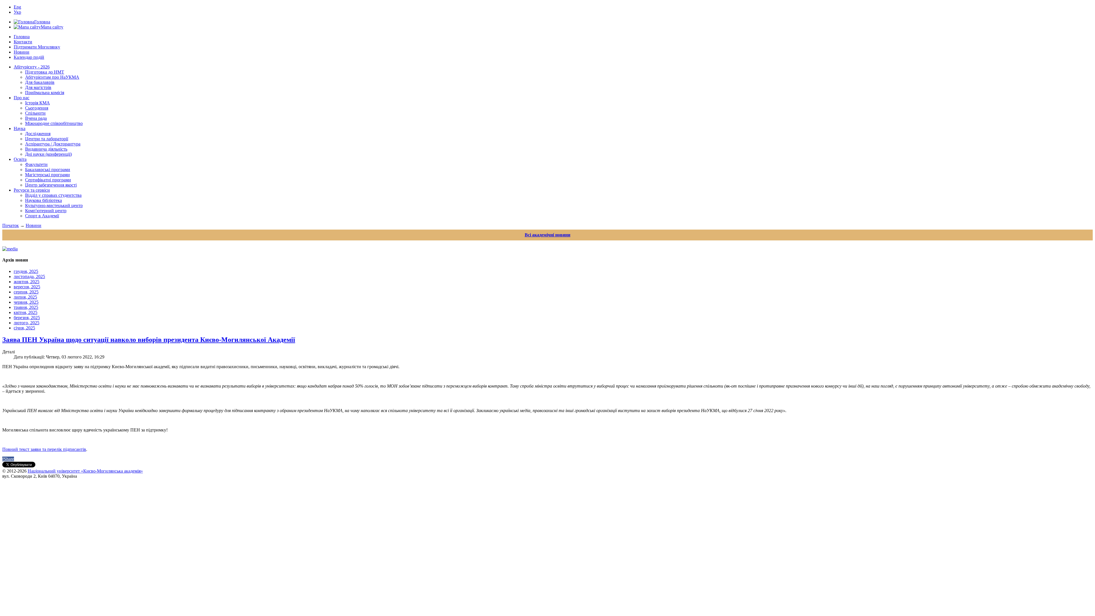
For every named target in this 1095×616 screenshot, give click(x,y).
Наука (19, 128)
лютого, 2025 (26, 322)
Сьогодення (36, 108)
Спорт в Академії (42, 215)
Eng (17, 7)
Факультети (36, 164)
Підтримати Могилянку (37, 46)
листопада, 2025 (29, 276)
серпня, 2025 (26, 291)
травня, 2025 (26, 307)
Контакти (23, 41)
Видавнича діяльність (46, 149)
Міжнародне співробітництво (54, 123)
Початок (10, 225)
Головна (22, 36)
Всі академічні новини (547, 234)
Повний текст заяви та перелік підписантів (44, 449)
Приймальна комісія (44, 92)
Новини (21, 52)
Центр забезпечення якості (51, 185)
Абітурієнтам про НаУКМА (52, 77)
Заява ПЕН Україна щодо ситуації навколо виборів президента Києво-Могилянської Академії (148, 339)
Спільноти (35, 113)
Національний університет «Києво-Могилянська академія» (85, 471)
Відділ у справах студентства (53, 195)
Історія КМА (37, 102)
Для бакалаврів (39, 82)
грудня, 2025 (26, 271)
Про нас (21, 97)
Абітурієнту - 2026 (32, 66)
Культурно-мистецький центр (54, 205)
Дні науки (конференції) (48, 154)
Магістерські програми (47, 174)
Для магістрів (38, 87)
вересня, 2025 (27, 286)
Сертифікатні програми (48, 179)
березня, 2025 (27, 317)
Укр (17, 12)
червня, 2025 (26, 302)
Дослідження (37, 133)
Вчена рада (36, 118)
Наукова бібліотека (43, 200)
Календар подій (29, 57)
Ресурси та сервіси (32, 190)
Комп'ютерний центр (45, 210)
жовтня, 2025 (26, 281)
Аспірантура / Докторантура (52, 143)
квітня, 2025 (25, 312)
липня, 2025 (25, 297)
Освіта (20, 159)
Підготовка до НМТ (44, 72)
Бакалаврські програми (47, 169)
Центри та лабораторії (46, 138)
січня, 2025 (24, 327)
